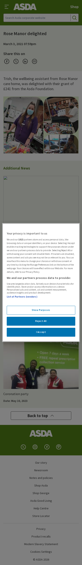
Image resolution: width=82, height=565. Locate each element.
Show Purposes (41, 310)
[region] (41, 282)
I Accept (41, 332)
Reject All (41, 321)
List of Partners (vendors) (22, 296)
